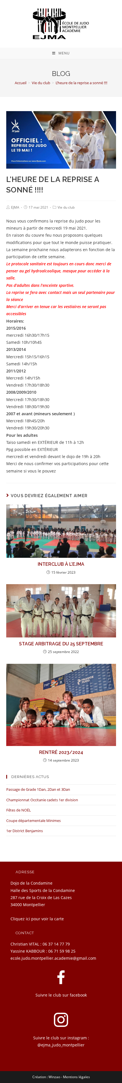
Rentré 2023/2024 (61, 752)
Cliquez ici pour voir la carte (37, 918)
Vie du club (66, 207)
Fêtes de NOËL (18, 810)
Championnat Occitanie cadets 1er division (42, 799)
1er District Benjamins (24, 830)
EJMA (15, 207)
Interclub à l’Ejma (61, 564)
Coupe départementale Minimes (33, 820)
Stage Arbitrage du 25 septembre (61, 644)
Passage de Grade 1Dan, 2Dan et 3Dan (38, 789)
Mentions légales (76, 1076)
